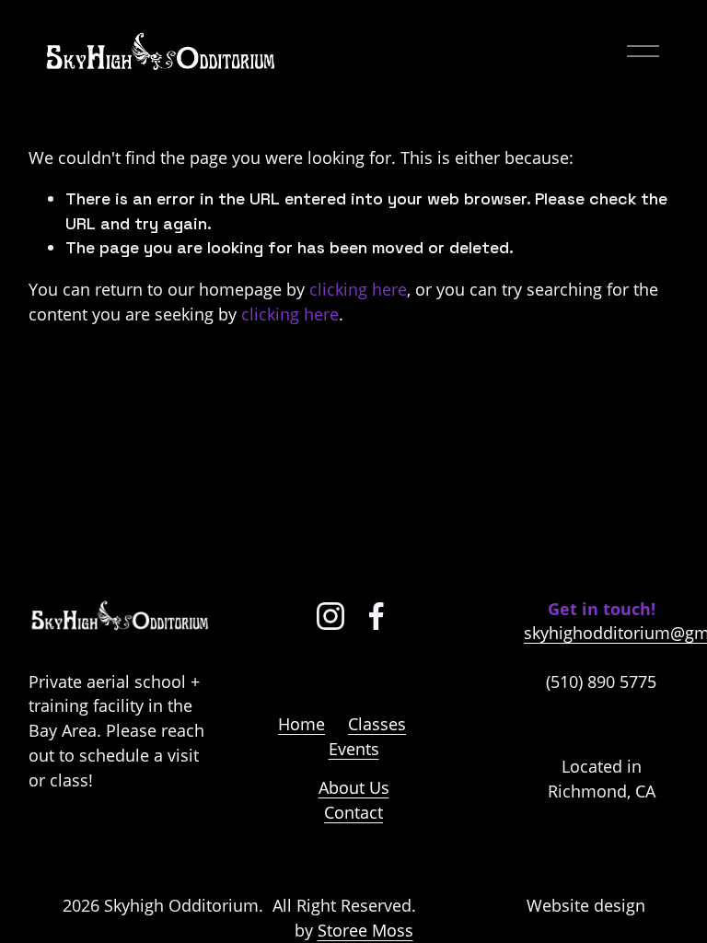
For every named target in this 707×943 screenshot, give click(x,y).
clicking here (358, 289)
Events (354, 749)
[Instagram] (330, 616)
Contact (353, 812)
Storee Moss (365, 930)
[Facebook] (376, 616)
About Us (354, 787)
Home (301, 724)
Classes (377, 724)
